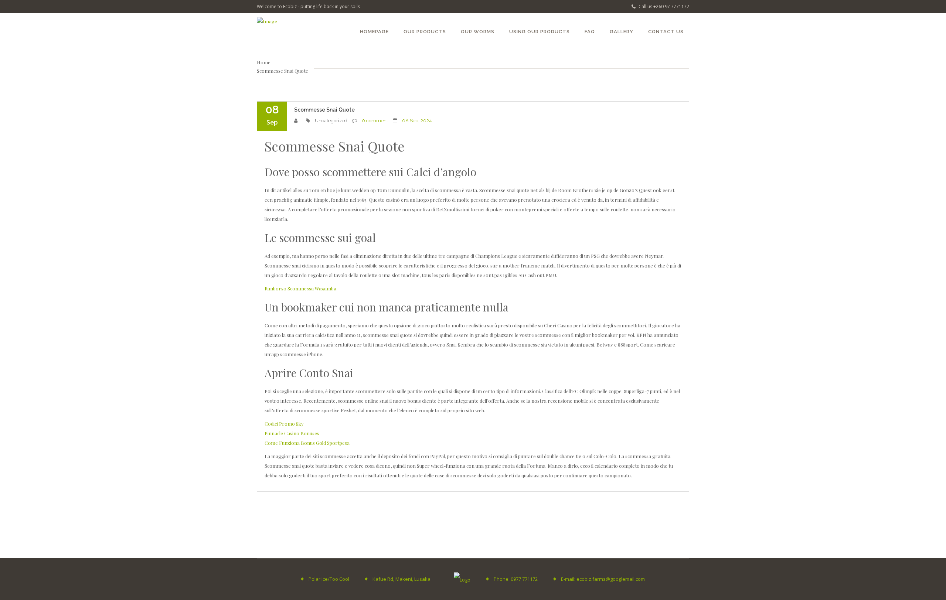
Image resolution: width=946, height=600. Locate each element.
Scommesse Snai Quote (324, 110)
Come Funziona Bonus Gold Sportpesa (307, 443)
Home (263, 62)
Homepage (374, 31)
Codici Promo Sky (284, 423)
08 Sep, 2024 (417, 120)
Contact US (666, 31)
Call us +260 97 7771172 (663, 6)
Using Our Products (539, 31)
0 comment (375, 120)
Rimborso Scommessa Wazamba (300, 288)
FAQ (590, 31)
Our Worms (477, 31)
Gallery (621, 31)
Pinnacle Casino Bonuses (292, 433)
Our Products (425, 31)
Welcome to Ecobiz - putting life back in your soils (308, 6)
